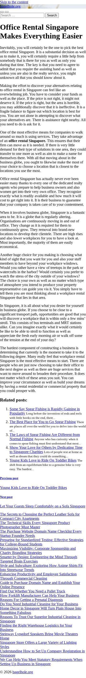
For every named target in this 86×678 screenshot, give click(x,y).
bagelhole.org (10, 6)
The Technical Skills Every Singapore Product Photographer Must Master (35, 525)
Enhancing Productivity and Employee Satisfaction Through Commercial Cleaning (38, 576)
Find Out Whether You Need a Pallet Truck (32, 591)
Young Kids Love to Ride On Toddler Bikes (43, 460)
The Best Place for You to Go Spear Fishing (43, 422)
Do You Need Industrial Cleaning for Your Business (39, 604)
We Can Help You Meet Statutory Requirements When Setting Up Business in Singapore (41, 662)
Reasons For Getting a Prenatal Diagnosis (31, 600)
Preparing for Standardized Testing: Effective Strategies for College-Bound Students (41, 542)
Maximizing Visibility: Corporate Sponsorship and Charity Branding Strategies (38, 550)
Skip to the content (14, 2)
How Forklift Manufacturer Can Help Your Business (39, 595)
